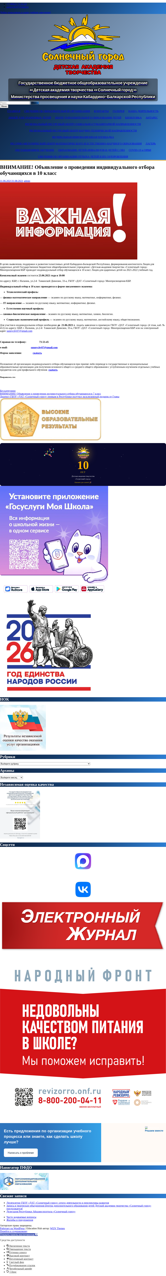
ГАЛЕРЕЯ (118, 111)
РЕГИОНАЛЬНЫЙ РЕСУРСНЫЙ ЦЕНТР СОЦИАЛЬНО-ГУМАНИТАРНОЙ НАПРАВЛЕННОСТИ (83, 124)
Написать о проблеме (21, 1152)
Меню (4, 106)
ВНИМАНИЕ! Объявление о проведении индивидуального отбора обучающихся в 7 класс (50, 393)
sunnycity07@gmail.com (19, 331)
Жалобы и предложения (19, 1220)
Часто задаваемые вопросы (21, 1217)
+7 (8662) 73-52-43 (16, 4)
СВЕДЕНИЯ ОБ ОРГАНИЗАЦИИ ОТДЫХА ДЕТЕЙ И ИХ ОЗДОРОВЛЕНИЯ (83, 156)
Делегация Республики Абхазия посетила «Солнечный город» (41, 1211)
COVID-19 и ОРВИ (140, 150)
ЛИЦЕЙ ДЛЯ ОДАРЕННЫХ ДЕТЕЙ (29, 117)
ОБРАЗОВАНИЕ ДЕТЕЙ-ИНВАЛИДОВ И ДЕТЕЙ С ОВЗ (91, 150)
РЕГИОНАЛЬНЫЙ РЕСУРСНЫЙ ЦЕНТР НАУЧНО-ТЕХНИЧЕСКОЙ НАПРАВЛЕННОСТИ (83, 130)
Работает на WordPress (12, 1228)
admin (27, 181)
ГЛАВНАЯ (13, 111)
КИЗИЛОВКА (133, 117)
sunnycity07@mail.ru (17, 7)
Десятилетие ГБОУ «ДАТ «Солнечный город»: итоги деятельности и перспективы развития (57, 1202)
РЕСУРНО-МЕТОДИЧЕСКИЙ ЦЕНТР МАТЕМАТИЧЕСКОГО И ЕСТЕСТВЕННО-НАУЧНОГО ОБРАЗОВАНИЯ (76, 143)
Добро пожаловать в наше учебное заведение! (25, 12)
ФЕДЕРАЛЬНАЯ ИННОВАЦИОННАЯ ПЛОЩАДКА (83, 137)
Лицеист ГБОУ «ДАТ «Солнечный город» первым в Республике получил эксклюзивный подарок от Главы (59, 396)
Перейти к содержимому (13, 1231)
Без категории (8, 390)
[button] (19, 1234)
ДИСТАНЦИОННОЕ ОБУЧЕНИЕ (34, 150)
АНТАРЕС (152, 117)
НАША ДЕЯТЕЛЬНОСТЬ (143, 111)
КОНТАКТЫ (101, 111)
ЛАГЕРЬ (151, 143)
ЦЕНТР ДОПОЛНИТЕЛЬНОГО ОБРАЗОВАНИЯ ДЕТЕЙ (88, 117)
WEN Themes (57, 1228)
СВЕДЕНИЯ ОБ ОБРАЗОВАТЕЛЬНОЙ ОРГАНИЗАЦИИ (57, 111)
